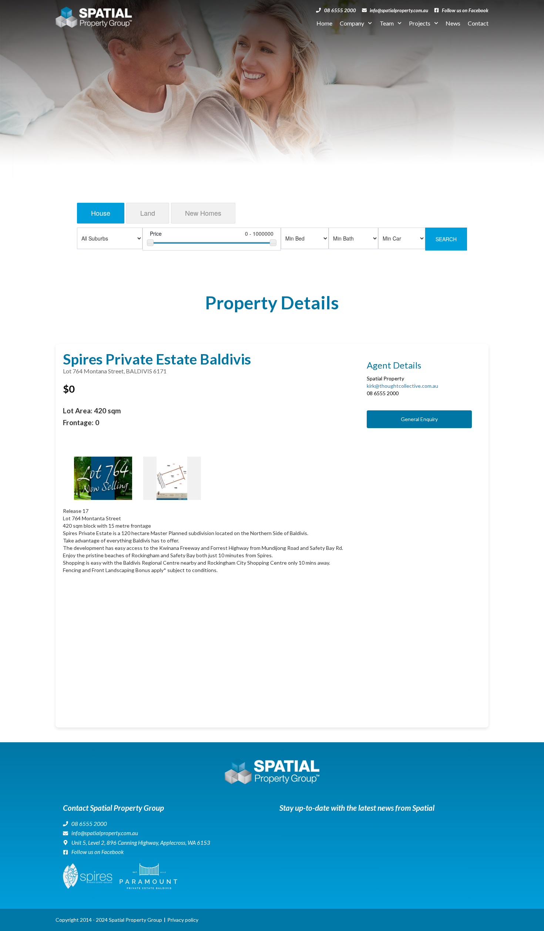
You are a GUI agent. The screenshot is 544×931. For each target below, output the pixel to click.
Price (156, 233)
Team (387, 23)
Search (446, 239)
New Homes (203, 213)
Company (352, 23)
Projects (419, 23)
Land (147, 213)
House (100, 213)
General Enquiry (419, 419)
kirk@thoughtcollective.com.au (402, 386)
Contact (478, 23)
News (453, 23)
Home (324, 23)
